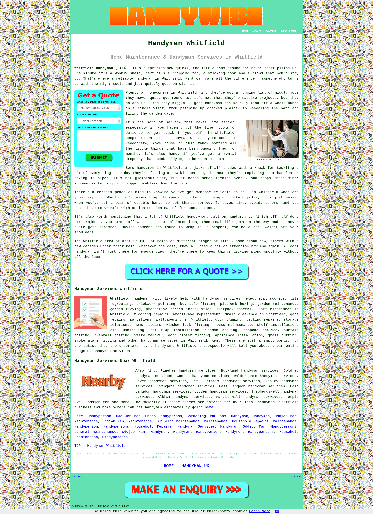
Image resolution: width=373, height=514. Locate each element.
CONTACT (271, 31)
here (209, 407)
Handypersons (116, 427)
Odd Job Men (128, 416)
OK (277, 511)
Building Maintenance (178, 421)
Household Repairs (250, 421)
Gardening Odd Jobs (206, 416)
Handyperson (99, 416)
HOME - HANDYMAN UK (186, 466)
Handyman (239, 416)
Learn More (259, 511)
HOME (245, 31)
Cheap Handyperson (163, 416)
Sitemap (77, 477)
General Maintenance (95, 432)
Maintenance (86, 421)
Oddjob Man (285, 416)
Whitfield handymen (130, 299)
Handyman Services (196, 427)
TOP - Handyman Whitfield (100, 446)
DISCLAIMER (289, 31)
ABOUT (257, 31)
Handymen (159, 432)
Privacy (296, 477)
